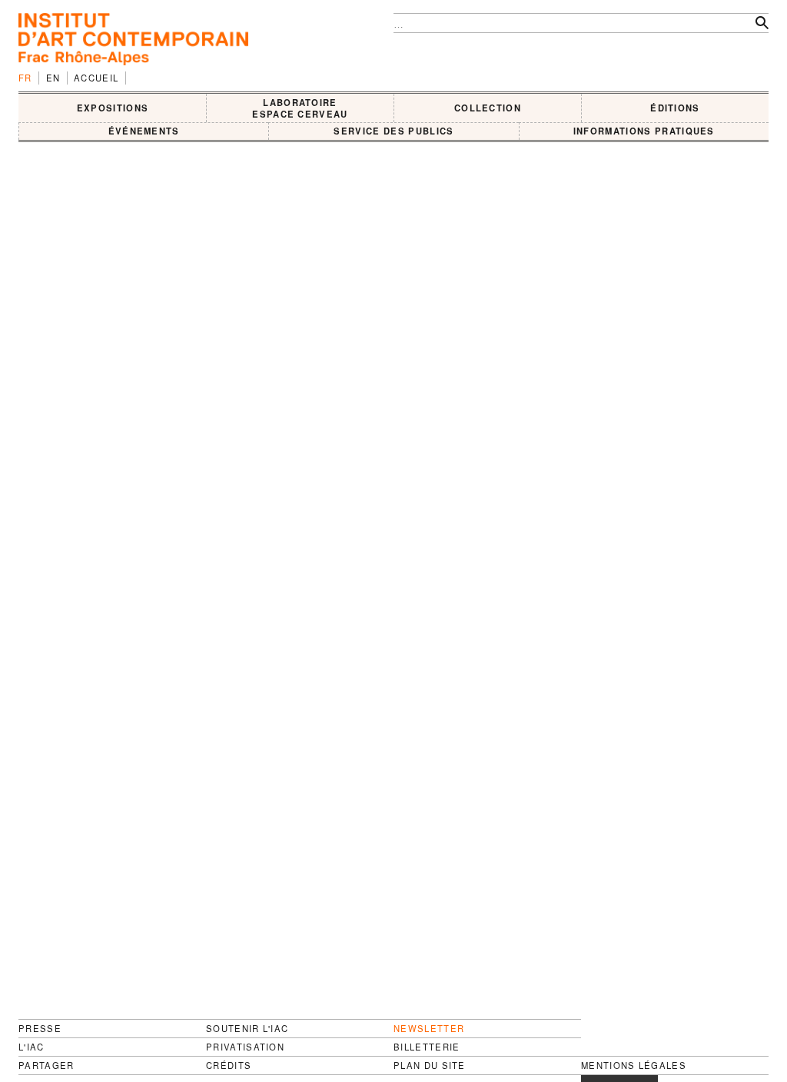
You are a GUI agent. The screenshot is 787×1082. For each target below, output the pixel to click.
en (53, 77)
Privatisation (245, 1047)
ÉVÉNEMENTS (144, 130)
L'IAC (31, 1047)
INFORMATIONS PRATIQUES (644, 130)
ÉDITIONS (675, 107)
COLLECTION (487, 107)
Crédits (228, 1065)
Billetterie (427, 1047)
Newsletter (429, 1028)
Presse (39, 1028)
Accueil (96, 77)
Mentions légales (633, 1065)
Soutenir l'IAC (247, 1028)
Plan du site (430, 1065)
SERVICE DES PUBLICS (393, 130)
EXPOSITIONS (113, 107)
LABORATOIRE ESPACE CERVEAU (299, 108)
